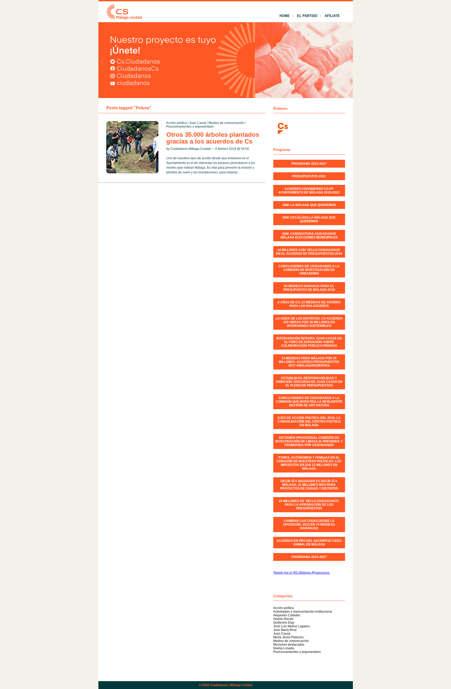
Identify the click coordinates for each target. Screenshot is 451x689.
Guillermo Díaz (283, 622)
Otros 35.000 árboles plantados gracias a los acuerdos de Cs (212, 138)
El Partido (307, 16)
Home (285, 16)
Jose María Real (284, 630)
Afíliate (332, 16)
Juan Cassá (197, 123)
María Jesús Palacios (288, 637)
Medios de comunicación (226, 123)
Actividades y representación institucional (302, 611)
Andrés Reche (283, 619)
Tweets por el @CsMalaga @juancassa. (301, 572)
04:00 (245, 149)
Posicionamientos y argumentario (190, 126)
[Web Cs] (282, 128)
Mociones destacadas (288, 644)
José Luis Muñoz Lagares (291, 626)
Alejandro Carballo (286, 615)
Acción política (176, 123)
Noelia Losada (283, 648)
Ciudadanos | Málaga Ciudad (231, 685)
